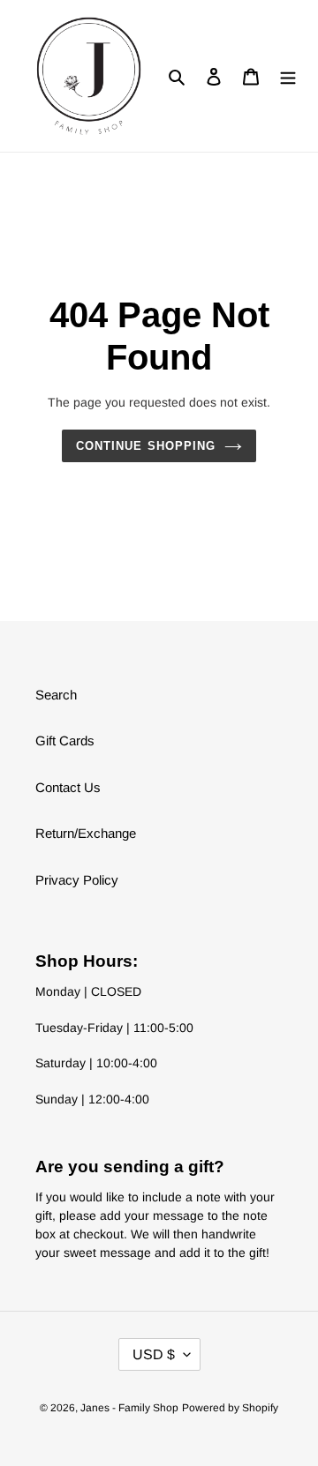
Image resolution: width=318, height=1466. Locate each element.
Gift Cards (65, 740)
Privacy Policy (76, 879)
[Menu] (288, 76)
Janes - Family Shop (129, 1408)
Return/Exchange (85, 833)
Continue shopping (146, 446)
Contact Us (68, 787)
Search (56, 694)
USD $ (153, 1354)
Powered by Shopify (230, 1408)
